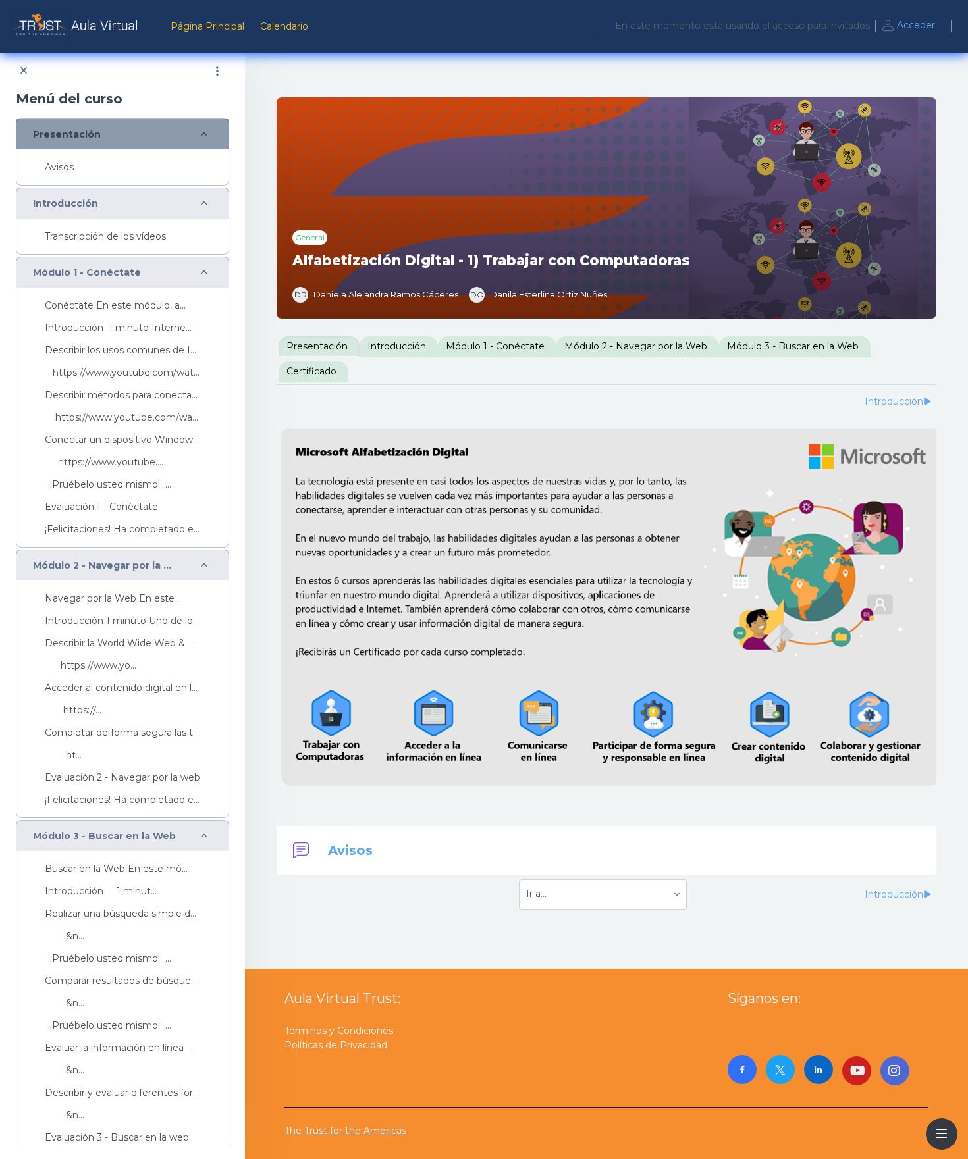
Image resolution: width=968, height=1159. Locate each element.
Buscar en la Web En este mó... (116, 869)
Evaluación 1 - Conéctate (101, 507)
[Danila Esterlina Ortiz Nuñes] (538, 295)
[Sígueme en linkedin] (818, 1069)
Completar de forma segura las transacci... (122, 732)
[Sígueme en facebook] (742, 1069)
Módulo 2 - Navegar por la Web (105, 565)
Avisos (59, 167)
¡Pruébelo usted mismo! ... (108, 484)
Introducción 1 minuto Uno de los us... (122, 621)
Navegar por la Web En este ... (114, 598)
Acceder (916, 25)
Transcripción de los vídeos (105, 236)
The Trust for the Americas (345, 1131)
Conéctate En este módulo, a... (115, 305)
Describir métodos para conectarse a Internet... (122, 395)
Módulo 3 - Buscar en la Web (104, 836)
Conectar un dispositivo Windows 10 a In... (122, 440)
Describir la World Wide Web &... (118, 643)
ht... (63, 755)
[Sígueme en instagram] (894, 1070)
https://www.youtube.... (104, 462)
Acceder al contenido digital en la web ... (122, 688)
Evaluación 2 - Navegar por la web (122, 777)
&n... (64, 936)
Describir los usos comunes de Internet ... (122, 350)
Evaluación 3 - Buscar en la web (117, 1137)
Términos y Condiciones (338, 1031)
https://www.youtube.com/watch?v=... (122, 372)
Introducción (65, 203)
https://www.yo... (90, 665)
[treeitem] (122, 152)
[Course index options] (217, 71)
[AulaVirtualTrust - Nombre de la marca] (77, 26)
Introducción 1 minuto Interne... (118, 328)
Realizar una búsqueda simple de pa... (122, 913)
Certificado (311, 371)
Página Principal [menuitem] (207, 26)
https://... (73, 710)
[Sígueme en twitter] (780, 1069)
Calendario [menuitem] (284, 26)
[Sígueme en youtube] (856, 1070)
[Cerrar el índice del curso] (24, 71)
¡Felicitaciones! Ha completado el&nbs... (122, 529)
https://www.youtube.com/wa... (121, 417)
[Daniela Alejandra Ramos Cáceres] (375, 295)
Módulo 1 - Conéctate (87, 272)
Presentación (67, 134)
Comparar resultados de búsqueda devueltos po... (122, 981)
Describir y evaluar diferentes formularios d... (122, 1092)
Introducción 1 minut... (101, 891)
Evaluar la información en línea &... (122, 1048)
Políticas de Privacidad (335, 1045)
